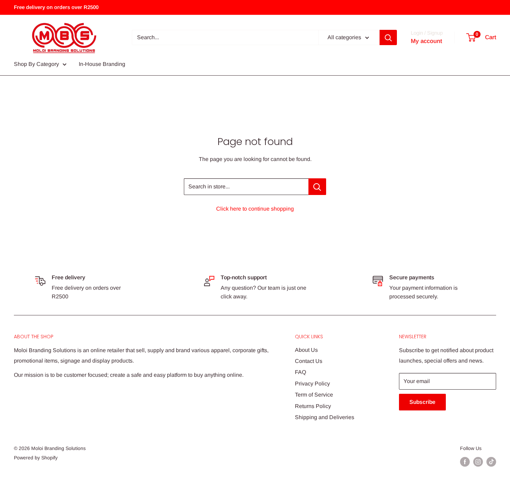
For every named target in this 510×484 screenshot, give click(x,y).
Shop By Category (36, 64)
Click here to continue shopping (255, 209)
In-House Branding (102, 64)
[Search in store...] (317, 186)
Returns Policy (313, 406)
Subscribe (422, 402)
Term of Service (314, 395)
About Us (306, 350)
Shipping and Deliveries (324, 417)
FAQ (300, 372)
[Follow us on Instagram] (478, 462)
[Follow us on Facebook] (465, 462)
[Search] (388, 37)
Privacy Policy (312, 384)
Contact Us (308, 361)
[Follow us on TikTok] (491, 462)
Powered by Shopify (36, 457)
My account (426, 41)
